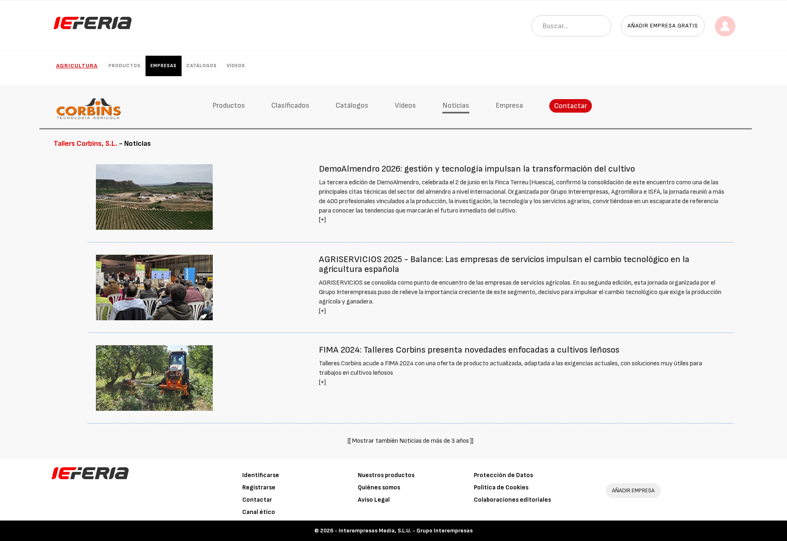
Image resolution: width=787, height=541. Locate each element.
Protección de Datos (503, 475)
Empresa (509, 105)
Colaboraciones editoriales (512, 500)
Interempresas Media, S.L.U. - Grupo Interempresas (406, 530)
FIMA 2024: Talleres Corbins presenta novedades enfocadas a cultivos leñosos (469, 349)
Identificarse (260, 475)
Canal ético (258, 512)
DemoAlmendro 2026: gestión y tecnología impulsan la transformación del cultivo (477, 168)
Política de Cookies (501, 487)
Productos (125, 66)
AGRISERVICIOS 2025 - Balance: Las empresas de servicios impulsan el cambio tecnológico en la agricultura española (504, 264)
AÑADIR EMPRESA (633, 490)
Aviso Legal (374, 500)
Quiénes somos (379, 487)
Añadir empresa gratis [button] (663, 25)
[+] (322, 220)
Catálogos (202, 66)
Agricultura (77, 65)
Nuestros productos (386, 475)
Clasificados (290, 105)
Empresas (163, 66)
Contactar (570, 106)
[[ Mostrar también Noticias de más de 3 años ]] (410, 441)
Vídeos (236, 66)
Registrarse (258, 487)
